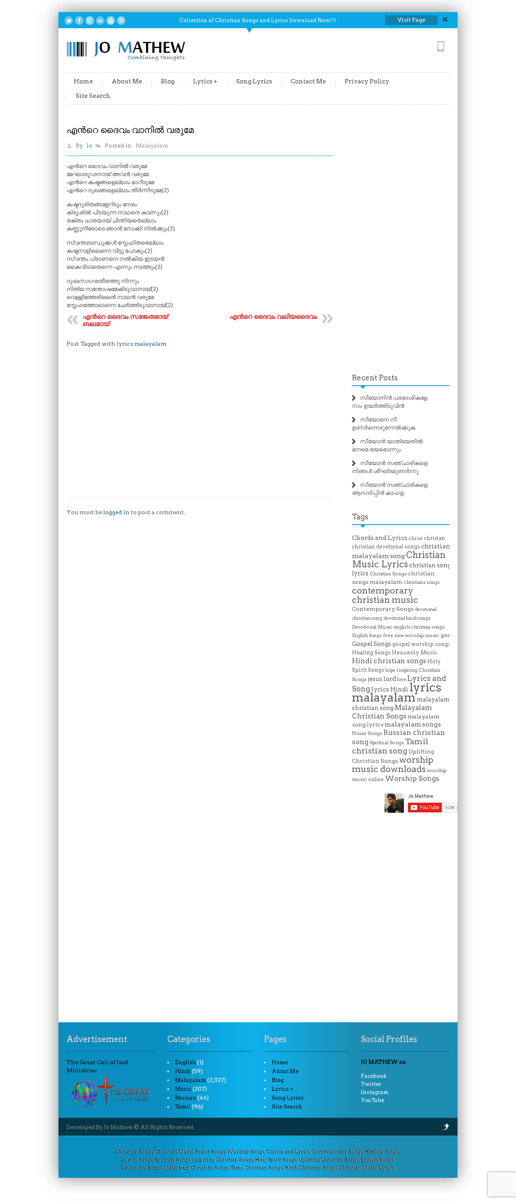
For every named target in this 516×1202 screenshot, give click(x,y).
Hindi (183, 1071)
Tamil (183, 1107)
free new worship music (411, 635)
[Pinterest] (121, 20)
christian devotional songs (386, 547)
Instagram (375, 1092)
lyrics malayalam (141, 343)
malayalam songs (413, 724)
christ (415, 538)
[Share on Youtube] (110, 20)
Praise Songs (367, 733)
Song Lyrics (254, 81)
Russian (185, 1098)
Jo (89, 145)
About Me (127, 81)
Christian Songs (388, 574)
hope (390, 670)
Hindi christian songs (389, 661)
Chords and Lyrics (379, 538)
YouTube (372, 1100)
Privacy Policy (367, 81)
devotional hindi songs (407, 618)
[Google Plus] (89, 20)
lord (389, 679)
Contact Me (308, 81)
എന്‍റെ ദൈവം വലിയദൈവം (273, 316)
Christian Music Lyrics (398, 559)
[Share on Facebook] (79, 20)
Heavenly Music (414, 652)
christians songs (422, 582)
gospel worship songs (421, 644)
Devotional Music (372, 627)
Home (83, 81)
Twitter (371, 1084)
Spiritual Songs (387, 742)
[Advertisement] (200, 428)
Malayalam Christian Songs (392, 712)
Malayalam (152, 145)
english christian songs (419, 627)
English (185, 1062)
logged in (116, 512)
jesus (375, 679)
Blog (168, 81)
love (401, 679)
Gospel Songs (371, 644)
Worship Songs (412, 778)
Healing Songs (371, 653)
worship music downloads (392, 764)
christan (434, 538)
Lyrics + (205, 81)
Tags (360, 517)
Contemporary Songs (383, 609)
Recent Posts (375, 378)
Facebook (374, 1076)
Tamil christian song (390, 746)
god (446, 635)
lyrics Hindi (389, 689)
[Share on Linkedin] (100, 20)
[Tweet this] (68, 20)
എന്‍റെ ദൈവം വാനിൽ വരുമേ (130, 130)
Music (183, 1089)
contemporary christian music (385, 595)
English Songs (367, 635)
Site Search (93, 96)
